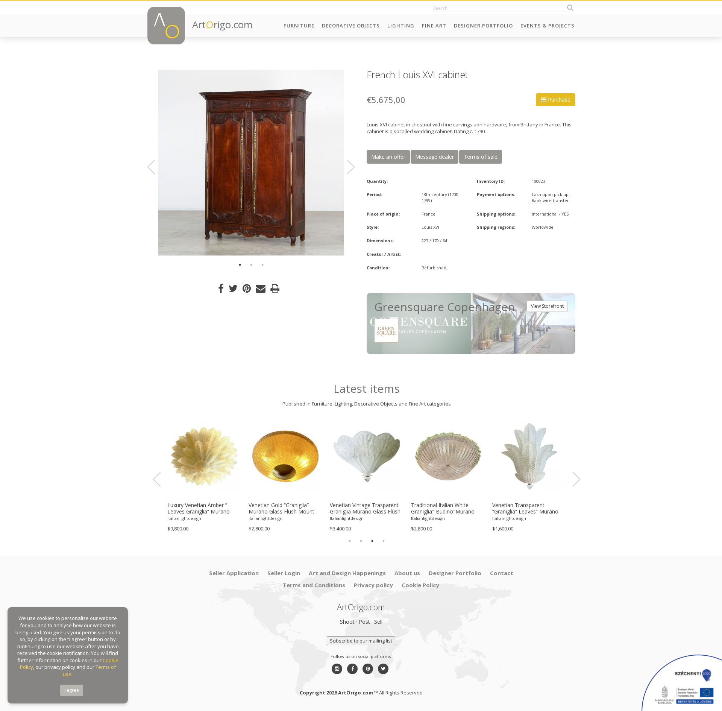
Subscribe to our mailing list (361, 640)
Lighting (400, 25)
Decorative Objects (351, 25)
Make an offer (388, 156)
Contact (501, 573)
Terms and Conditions (314, 585)
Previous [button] (155, 167)
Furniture (299, 25)
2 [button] (251, 265)
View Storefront (547, 306)
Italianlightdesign (184, 518)
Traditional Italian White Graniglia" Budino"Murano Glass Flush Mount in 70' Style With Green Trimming (447, 508)
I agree (71, 690)
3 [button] (262, 265)
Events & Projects (547, 25)
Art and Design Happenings (347, 573)
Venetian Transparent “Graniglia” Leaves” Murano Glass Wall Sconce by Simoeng (525, 508)
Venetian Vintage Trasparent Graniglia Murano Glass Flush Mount (365, 508)
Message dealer (434, 156)
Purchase (558, 99)
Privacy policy (373, 585)
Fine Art (434, 25)
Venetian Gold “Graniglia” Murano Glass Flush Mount (281, 508)
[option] (251, 163)
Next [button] (346, 167)
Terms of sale (481, 156)
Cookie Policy (420, 585)
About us (407, 573)
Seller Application (234, 573)
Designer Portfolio (483, 25)
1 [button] (240, 265)
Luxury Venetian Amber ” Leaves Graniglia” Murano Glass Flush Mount (198, 508)
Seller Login (283, 573)
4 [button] (383, 541)
